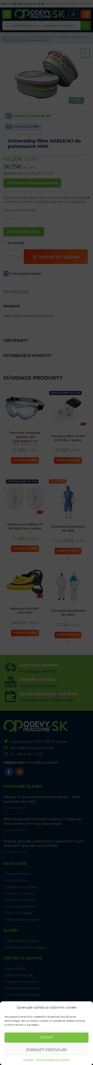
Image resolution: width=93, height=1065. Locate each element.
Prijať (46, 1037)
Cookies (28, 1059)
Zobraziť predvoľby (46, 1050)
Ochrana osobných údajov (52, 1059)
